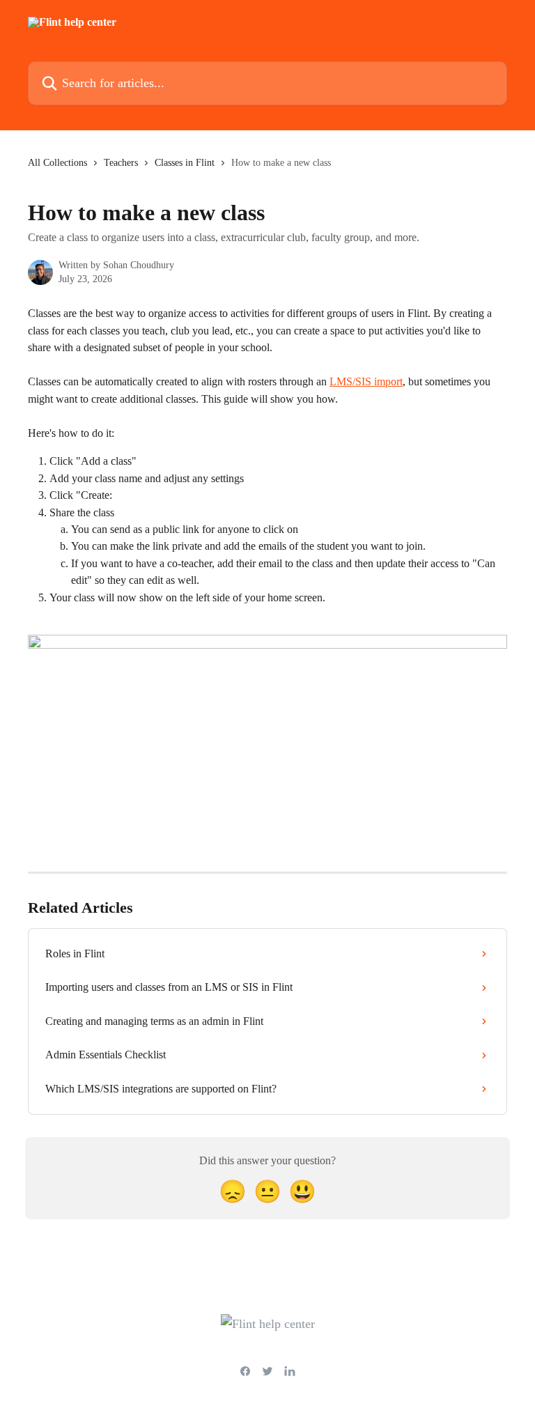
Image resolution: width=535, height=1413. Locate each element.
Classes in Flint (185, 162)
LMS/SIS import (366, 381)
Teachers (121, 162)
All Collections (57, 162)
